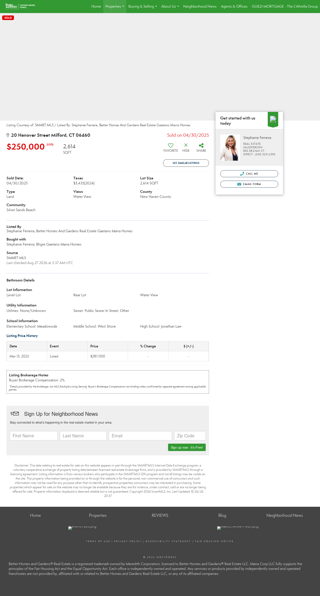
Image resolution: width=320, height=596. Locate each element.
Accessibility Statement (168, 541)
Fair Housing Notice (214, 541)
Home (96, 6)
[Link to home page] (22, 6)
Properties (115, 8)
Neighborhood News (200, 6)
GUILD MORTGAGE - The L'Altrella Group (285, 6)
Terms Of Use (98, 541)
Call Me (251, 173)
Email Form (251, 184)
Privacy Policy (128, 541)
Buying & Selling (143, 8)
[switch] (170, 149)
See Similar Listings (186, 163)
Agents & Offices (234, 6)
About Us (171, 8)
